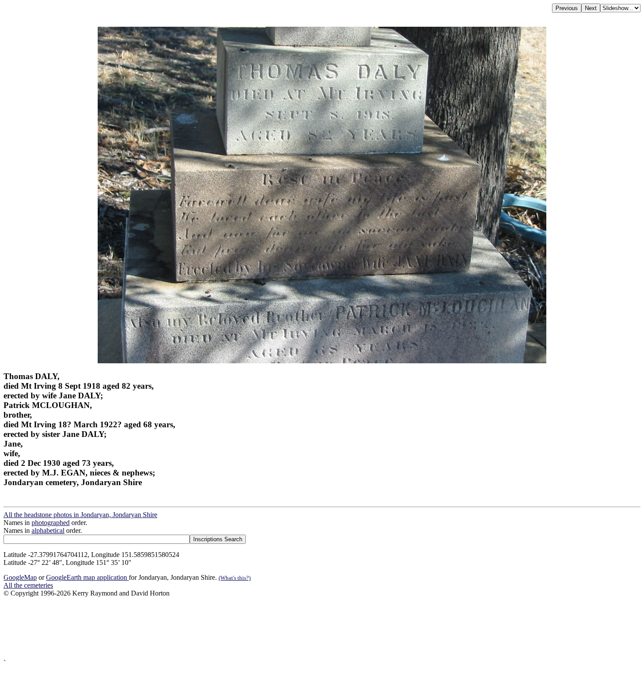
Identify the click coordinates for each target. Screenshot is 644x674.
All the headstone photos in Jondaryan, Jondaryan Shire (80, 514)
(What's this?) (235, 578)
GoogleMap (20, 577)
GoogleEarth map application (87, 577)
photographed (51, 522)
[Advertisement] (266, 628)
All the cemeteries (28, 585)
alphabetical (48, 530)
